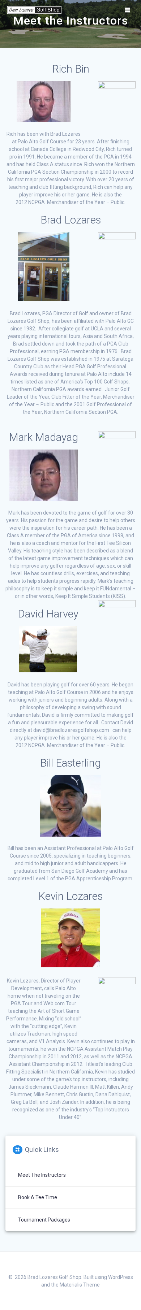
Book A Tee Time (37, 1197)
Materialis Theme (80, 1285)
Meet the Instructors (42, 1175)
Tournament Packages (44, 1220)
